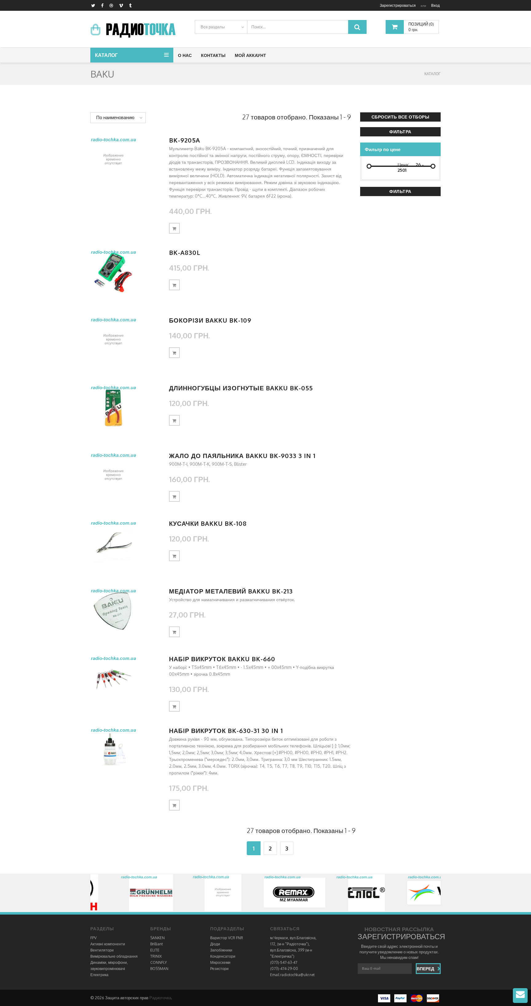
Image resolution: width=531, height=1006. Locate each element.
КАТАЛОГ (432, 73)
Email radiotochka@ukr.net (292, 974)
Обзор (125, 160)
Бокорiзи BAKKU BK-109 (210, 320)
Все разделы (213, 26)
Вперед (425, 968)
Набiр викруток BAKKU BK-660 (222, 659)
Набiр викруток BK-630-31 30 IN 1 (226, 730)
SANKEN (157, 938)
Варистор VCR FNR (226, 938)
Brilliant (156, 944)
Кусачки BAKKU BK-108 (208, 523)
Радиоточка (160, 997)
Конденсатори (222, 956)
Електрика (99, 974)
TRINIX (156, 956)
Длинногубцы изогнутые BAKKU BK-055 (241, 388)
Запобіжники (221, 950)
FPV (93, 938)
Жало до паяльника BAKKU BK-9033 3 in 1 (242, 456)
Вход (435, 5)
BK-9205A (184, 140)
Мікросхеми (220, 962)
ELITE (154, 950)
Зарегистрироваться (398, 5)
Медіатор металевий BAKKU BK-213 (231, 591)
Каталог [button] (106, 55)
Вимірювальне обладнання (114, 956)
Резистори (219, 968)
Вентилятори (102, 950)
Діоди (215, 944)
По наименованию (115, 117)
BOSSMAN (159, 968)
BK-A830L (184, 252)
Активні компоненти (107, 944)
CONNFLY (158, 962)
